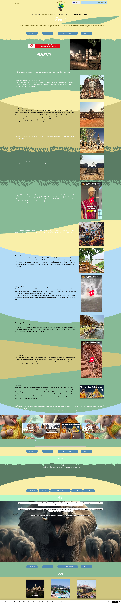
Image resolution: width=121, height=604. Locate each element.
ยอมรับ (115, 601)
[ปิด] (119, 602)
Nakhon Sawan (43, 262)
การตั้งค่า (108, 601)
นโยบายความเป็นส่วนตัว (57, 601)
